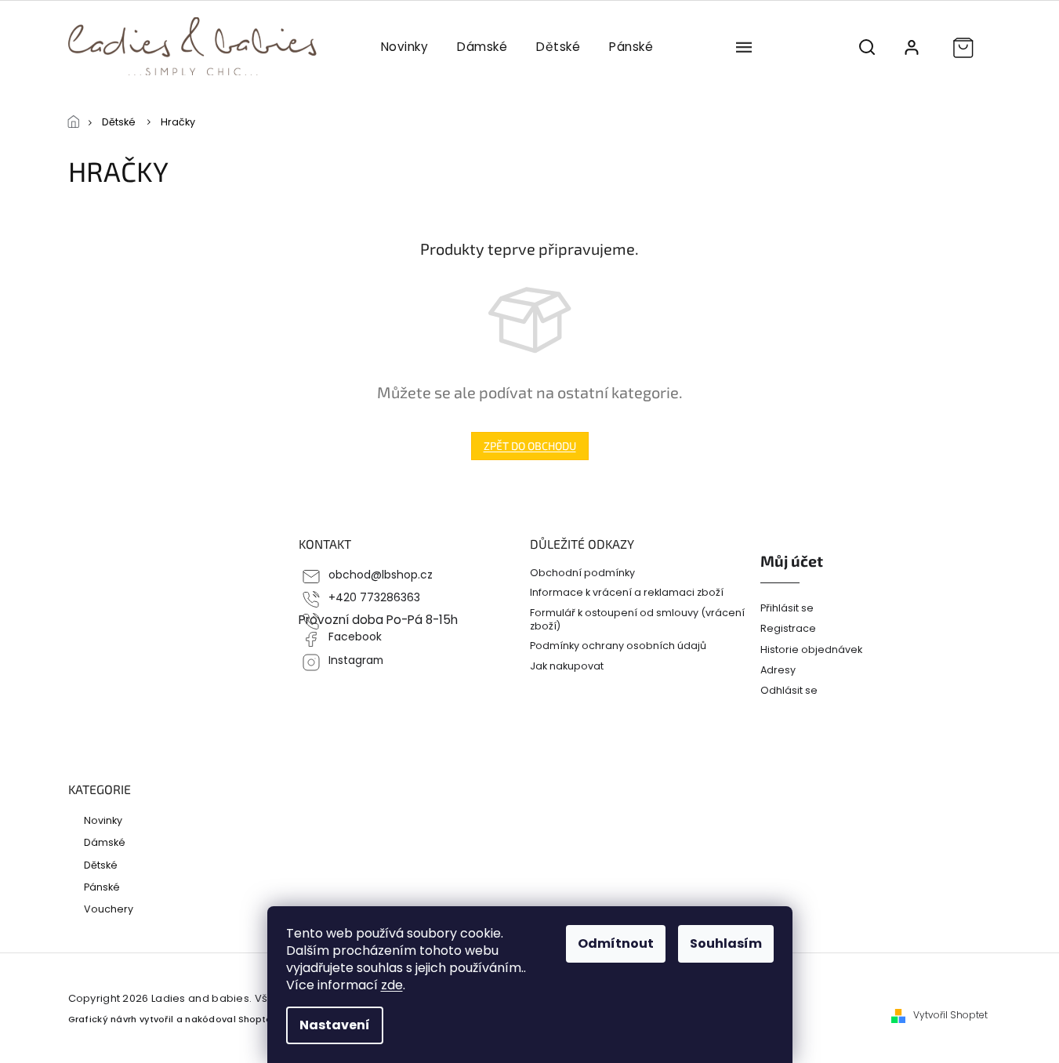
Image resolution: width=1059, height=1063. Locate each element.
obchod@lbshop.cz (380, 575)
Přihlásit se (787, 608)
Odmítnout (616, 943)
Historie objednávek (811, 649)
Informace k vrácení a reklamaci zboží (627, 592)
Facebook (355, 636)
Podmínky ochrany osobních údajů (618, 645)
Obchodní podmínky (582, 572)
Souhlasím (726, 943)
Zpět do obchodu (530, 445)
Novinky (103, 820)
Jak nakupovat (567, 666)
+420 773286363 (374, 597)
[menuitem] (404, 47)
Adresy (778, 670)
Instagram (355, 660)
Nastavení (334, 1025)
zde (392, 985)
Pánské (102, 886)
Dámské (104, 842)
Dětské (101, 864)
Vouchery (108, 908)
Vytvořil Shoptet (950, 1015)
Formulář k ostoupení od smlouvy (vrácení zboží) (637, 619)
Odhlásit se (789, 690)
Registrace (788, 628)
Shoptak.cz (263, 1019)
